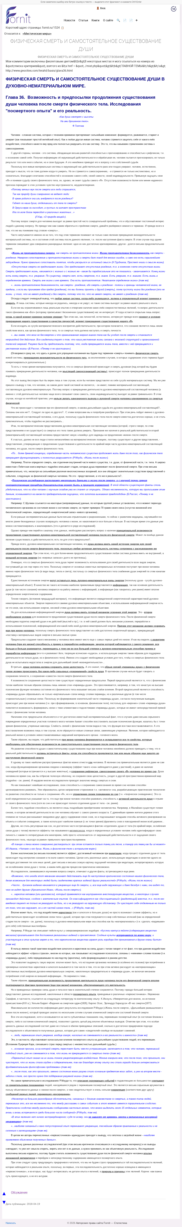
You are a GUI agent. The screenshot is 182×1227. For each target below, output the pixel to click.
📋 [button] (62, 27)
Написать (11, 1223)
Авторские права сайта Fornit (93, 1222)
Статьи (83, 20)
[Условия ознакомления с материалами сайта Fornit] (173, 9)
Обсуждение (19, 1192)
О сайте (108, 20)
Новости (69, 20)
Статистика (120, 1222)
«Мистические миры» (37, 33)
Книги (95, 20)
